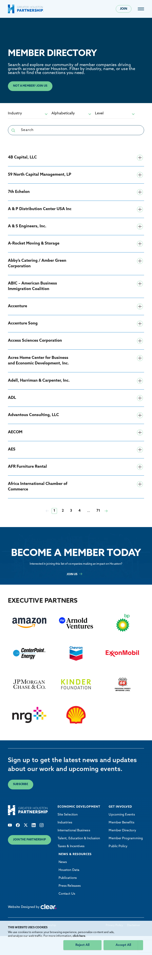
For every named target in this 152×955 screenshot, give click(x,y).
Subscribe (20, 784)
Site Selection (68, 814)
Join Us (72, 574)
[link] (141, 9)
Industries (65, 822)
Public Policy (118, 846)
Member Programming (126, 838)
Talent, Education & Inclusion (79, 838)
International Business (74, 830)
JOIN (123, 8)
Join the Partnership (29, 839)
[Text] (10, 825)
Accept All (123, 945)
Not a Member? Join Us (30, 85)
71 (98, 511)
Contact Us (67, 893)
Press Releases (70, 886)
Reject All (82, 945)
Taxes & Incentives (71, 846)
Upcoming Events (122, 814)
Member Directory (122, 830)
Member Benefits (121, 822)
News (63, 862)
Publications (68, 878)
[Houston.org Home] (26, 9)
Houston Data (69, 870)
